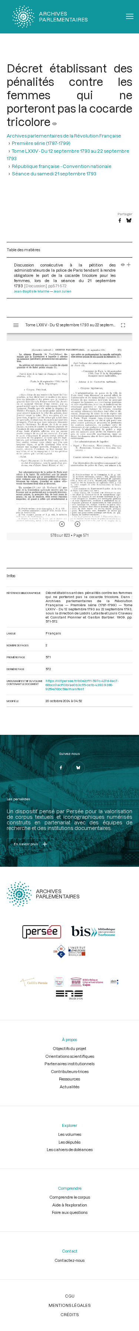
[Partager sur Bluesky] (128, 220)
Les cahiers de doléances (70, 1149)
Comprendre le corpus (69, 1197)
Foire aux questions (69, 1212)
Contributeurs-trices (70, 1071)
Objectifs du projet (69, 1048)
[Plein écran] (123, 325)
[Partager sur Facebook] (120, 220)
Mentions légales (69, 1305)
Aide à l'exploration (69, 1204)
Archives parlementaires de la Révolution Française (64, 135)
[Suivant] (77, 524)
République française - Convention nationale (62, 166)
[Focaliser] (129, 264)
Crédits (69, 1314)
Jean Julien (63, 291)
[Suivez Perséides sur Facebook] (60, 768)
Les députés (69, 1142)
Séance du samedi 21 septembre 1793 (54, 173)
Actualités (69, 1086)
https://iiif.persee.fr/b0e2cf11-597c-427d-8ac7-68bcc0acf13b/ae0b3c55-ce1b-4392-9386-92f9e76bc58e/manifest (82, 685)
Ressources (69, 1078)
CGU (70, 1295)
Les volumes (69, 1134)
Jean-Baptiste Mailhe (31, 291)
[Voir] (54, 121)
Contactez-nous (69, 1260)
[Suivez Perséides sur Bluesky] (78, 768)
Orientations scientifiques (69, 1056)
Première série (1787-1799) (41, 143)
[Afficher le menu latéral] (16, 325)
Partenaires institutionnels (69, 1063)
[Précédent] (62, 524)
